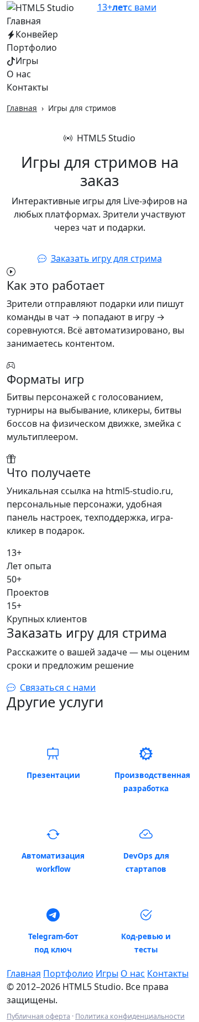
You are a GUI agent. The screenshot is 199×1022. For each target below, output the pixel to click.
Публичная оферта (38, 1016)
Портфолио (32, 47)
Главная (24, 21)
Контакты (27, 87)
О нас (19, 74)
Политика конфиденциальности (130, 1016)
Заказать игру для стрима (106, 258)
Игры (26, 61)
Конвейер (36, 34)
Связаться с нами (58, 687)
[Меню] (185, 7)
